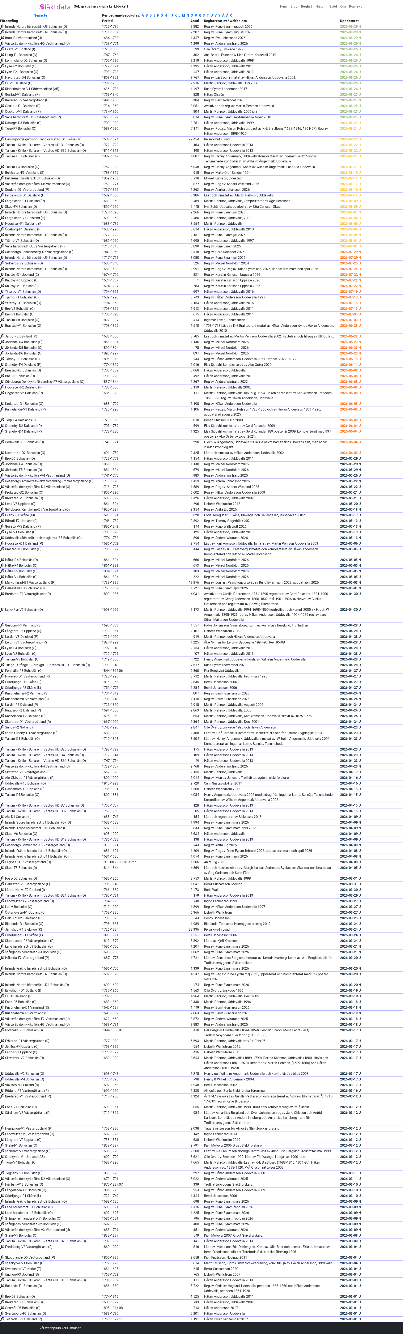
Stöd (333, 6)
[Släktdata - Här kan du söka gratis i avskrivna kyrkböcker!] (54, 6)
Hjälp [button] (319, 6)
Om (343, 6)
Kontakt (355, 6)
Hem (283, 6)
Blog (294, 6)
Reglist (306, 6)
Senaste (40, 15)
